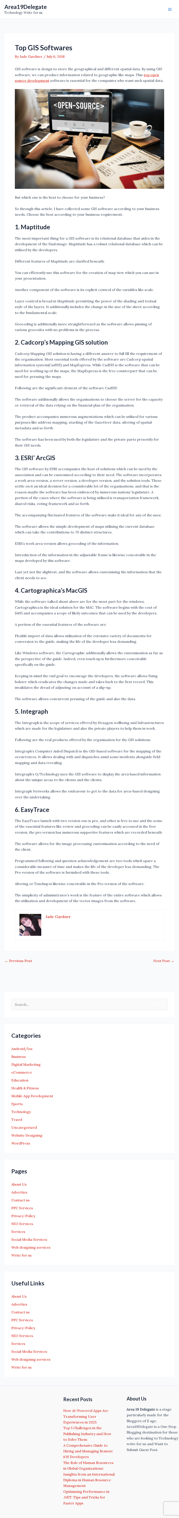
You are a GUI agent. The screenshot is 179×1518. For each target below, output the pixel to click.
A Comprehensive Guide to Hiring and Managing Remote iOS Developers (88, 1451)
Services (18, 1231)
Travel (16, 1119)
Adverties (19, 1192)
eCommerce (21, 1072)
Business (18, 1056)
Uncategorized (24, 1127)
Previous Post (18, 960)
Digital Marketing (26, 1064)
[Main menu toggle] (170, 9)
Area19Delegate (25, 6)
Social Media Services (29, 1239)
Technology (21, 1112)
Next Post (163, 960)
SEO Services (22, 1224)
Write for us (21, 1255)
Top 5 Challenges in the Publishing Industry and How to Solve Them (87, 1434)
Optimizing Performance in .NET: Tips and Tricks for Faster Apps (86, 1497)
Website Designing (26, 1135)
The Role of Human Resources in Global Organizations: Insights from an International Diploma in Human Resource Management (89, 1474)
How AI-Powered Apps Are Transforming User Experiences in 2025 (85, 1416)
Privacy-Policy (23, 1216)
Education (19, 1080)
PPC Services (22, 1208)
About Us (19, 1184)
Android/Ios (22, 1048)
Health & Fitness (25, 1088)
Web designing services (30, 1247)
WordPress (20, 1143)
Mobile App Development (32, 1096)
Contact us (20, 1200)
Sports (17, 1104)
